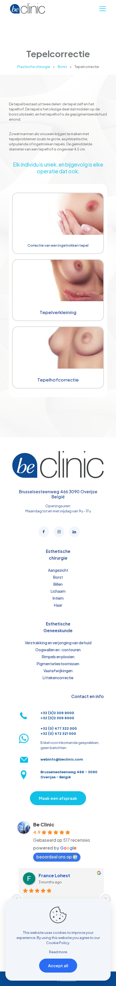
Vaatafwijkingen (58, 670)
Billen (58, 584)
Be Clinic (43, 824)
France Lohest (54, 875)
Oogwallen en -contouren (58, 649)
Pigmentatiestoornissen (58, 663)
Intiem (58, 598)
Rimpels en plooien (58, 656)
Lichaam (58, 591)
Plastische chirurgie (33, 66)
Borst (62, 66)
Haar (58, 605)
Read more (58, 952)
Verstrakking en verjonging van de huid (58, 642)
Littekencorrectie (58, 677)
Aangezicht (58, 570)
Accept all (58, 965)
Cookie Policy (57, 943)
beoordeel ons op (54, 856)
